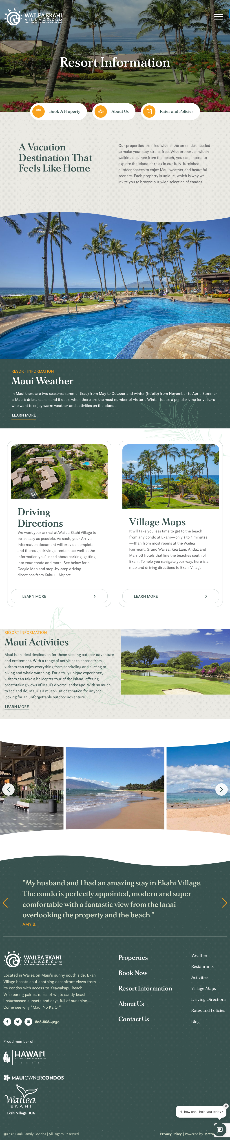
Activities (199, 977)
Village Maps (203, 988)
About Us (131, 1004)
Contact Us (133, 1019)
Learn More (24, 415)
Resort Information (145, 988)
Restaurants (202, 966)
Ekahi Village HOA (21, 1113)
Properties (133, 958)
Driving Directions (208, 999)
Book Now (132, 973)
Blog (195, 1021)
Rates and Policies (208, 1010)
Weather (199, 955)
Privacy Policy (171, 1133)
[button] (221, 789)
